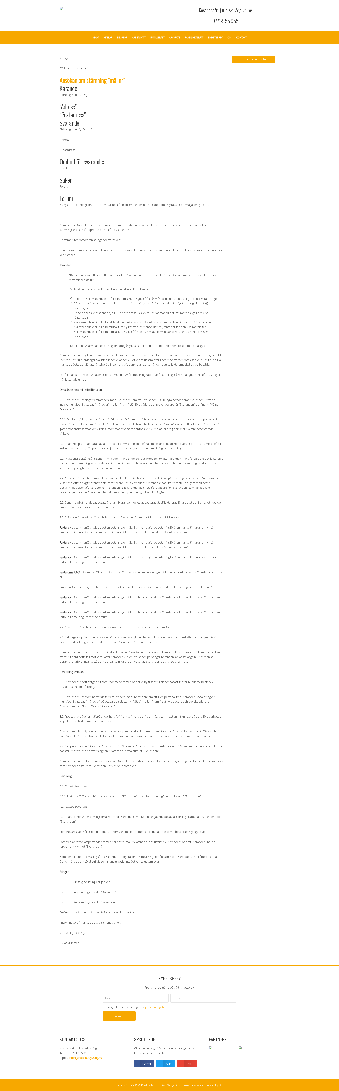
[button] (144, 1063)
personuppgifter (155, 1007)
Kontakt (241, 37)
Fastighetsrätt (194, 37)
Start (95, 37)
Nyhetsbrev (215, 37)
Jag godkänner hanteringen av (136, 1007)
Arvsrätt (174, 37)
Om (229, 37)
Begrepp (122, 37)
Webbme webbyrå (209, 1085)
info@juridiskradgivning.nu (85, 1058)
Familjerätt (157, 37)
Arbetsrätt (139, 37)
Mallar (108, 37)
